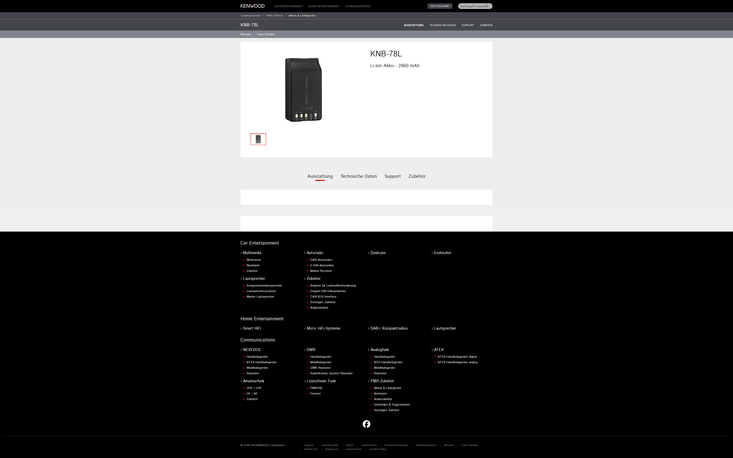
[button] (303, 90)
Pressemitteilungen (396, 445)
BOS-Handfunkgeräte (388, 362)
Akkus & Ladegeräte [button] (302, 16)
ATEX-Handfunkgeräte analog (457, 362)
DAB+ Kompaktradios (389, 328)
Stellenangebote (426, 445)
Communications (357, 6)
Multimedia (252, 253)
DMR (311, 350)
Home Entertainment (323, 6)
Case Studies (469, 445)
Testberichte (369, 445)
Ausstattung (414, 25)
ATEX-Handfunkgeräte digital (457, 357)
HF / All (252, 393)
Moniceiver (254, 260)
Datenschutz (354, 449)
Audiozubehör (383, 399)
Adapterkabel (319, 308)
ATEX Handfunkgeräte (262, 362)
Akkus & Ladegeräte (387, 388)
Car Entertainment (288, 6)
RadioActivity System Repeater (331, 373)
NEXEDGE (252, 350)
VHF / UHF (254, 388)
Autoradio (315, 253)
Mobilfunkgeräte (257, 368)
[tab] (320, 179)
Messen (246, 34)
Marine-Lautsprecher (260, 297)
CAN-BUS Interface (323, 297)
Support (468, 25)
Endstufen (442, 253)
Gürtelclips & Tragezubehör (392, 404)
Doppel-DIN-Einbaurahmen (328, 291)
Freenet (315, 393)
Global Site (311, 449)
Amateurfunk (253, 381)
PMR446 (316, 388)
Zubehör (486, 25)
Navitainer (253, 265)
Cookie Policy (378, 449)
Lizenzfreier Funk (321, 381)
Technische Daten (442, 25)
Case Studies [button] (266, 34)
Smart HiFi (252, 328)
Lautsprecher (254, 279)
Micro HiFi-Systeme (323, 328)
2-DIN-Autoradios (322, 265)
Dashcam (378, 253)
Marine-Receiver (321, 271)
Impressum (331, 449)
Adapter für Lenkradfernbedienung (333, 285)
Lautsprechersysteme (261, 291)
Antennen (380, 393)
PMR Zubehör (274, 16)
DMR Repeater (320, 368)
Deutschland (439, 6)
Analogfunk (380, 350)
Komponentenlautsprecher (264, 285)
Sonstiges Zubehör (323, 302)
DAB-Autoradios (321, 260)
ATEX (439, 350)
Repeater (253, 373)
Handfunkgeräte (257, 357)
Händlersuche (330, 445)
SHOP (349, 445)
